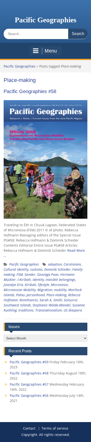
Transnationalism (48, 310)
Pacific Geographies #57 (29, 384)
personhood (35, 295)
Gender (30, 274)
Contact (29, 428)
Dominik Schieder (57, 269)
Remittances (28, 300)
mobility (60, 289)
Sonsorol (70, 300)
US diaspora (73, 310)
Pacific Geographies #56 (29, 395)
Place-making (56, 295)
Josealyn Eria (13, 284)
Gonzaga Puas (47, 274)
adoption (55, 264)
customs (36, 269)
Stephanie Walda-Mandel (52, 305)
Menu (51, 50)
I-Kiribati (24, 279)
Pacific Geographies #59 (29, 362)
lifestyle (43, 284)
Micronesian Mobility (20, 289)
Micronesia (59, 284)
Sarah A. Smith (51, 300)
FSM (20, 274)
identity (38, 279)
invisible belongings (60, 279)
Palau (20, 295)
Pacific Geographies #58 (30, 91)
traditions (25, 310)
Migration (44, 289)
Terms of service (54, 428)
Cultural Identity (16, 269)
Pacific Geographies (45, 20)
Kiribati (30, 284)
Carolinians (72, 264)
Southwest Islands (17, 305)
